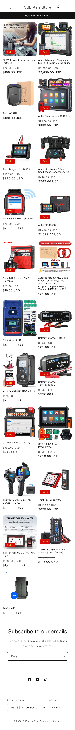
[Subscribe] (64, 656)
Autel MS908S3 (47, 225)
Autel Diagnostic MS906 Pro (54, 116)
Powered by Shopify (51, 721)
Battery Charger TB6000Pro (19, 390)
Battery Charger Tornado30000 (47, 383)
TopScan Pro (10, 608)
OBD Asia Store (31, 721)
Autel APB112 (10, 113)
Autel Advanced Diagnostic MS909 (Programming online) (55, 61)
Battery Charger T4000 (51, 338)
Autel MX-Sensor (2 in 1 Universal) (16, 279)
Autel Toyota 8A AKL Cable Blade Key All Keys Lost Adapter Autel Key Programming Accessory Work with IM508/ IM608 (53, 283)
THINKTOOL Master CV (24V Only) (19, 554)
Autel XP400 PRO (13, 340)
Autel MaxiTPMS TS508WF (18, 218)
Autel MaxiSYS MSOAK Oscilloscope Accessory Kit (53, 170)
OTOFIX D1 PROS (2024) (16, 442)
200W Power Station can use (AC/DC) (19, 61)
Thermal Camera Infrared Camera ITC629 (17, 501)
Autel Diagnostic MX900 (16, 169)
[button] (9, 7)
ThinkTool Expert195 (49, 499)
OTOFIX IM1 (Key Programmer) (47, 445)
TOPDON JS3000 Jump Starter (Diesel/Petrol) (51, 551)
